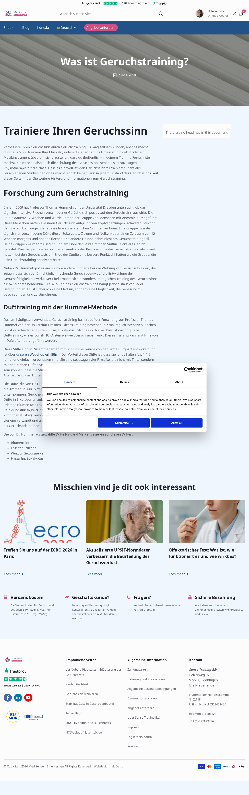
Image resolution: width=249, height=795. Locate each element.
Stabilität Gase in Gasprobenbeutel (90, 704)
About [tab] (179, 382)
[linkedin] (18, 698)
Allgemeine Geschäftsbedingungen (151, 689)
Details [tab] (124, 382)
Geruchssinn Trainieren (82, 694)
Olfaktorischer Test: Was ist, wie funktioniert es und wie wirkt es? (202, 553)
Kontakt (43, 27)
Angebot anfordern (140, 708)
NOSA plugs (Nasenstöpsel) (84, 732)
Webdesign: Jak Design (109, 766)
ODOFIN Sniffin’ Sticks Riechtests (88, 723)
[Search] (161, 13)
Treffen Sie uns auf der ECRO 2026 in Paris (40, 553)
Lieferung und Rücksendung (147, 679)
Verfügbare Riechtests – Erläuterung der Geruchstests (93, 672)
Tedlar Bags (74, 713)
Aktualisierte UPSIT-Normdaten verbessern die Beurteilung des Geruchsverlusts (118, 556)
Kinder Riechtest (77, 684)
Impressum (135, 727)
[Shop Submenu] (12, 27)
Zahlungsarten (137, 670)
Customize (122, 422)
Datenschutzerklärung (143, 698)
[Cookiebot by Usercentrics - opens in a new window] (187, 370)
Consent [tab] (69, 382)
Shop (7, 27)
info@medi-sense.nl (202, 714)
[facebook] (8, 698)
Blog (25, 27)
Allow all (176, 422)
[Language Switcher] (74, 27)
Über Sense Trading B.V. (143, 717)
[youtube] (28, 698)
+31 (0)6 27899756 (201, 721)
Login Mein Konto (139, 737)
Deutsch (67, 27)
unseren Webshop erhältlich (38, 354)
